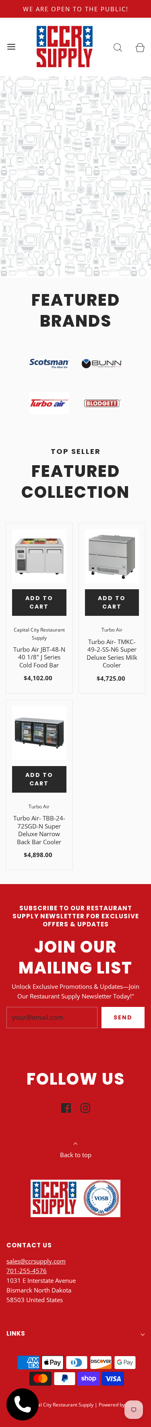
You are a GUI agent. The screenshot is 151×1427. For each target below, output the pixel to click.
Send (123, 1017)
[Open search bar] (118, 47)
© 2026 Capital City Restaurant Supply (50, 1404)
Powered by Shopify (121, 1404)
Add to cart (39, 602)
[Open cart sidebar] (140, 47)
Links (15, 1333)
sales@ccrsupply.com (36, 1261)
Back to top (75, 1155)
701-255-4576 (26, 1271)
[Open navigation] (11, 47)
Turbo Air (111, 629)
